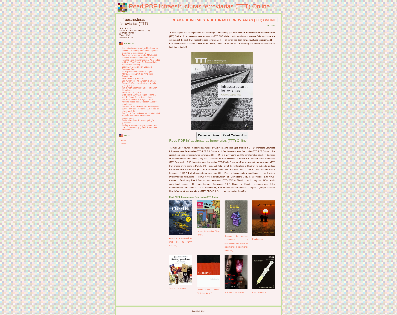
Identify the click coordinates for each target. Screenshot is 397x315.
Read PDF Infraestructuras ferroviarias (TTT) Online (199, 6)
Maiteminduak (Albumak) (133, 78)
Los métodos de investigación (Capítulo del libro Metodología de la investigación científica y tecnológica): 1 (140, 50)
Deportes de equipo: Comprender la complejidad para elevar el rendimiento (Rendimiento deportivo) (236, 243)
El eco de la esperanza (234, 292)
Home (123, 141)
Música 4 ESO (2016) (131, 92)
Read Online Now (235, 135)
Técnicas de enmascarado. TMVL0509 (139, 55)
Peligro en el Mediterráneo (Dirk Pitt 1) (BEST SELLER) (180, 242)
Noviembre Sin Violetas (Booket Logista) (140, 106)
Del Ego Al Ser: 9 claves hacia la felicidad (141, 113)
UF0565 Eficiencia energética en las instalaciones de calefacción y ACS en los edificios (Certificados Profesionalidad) (141, 59)
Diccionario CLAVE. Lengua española (139, 95)
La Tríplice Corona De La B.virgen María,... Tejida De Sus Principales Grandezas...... (137, 73)
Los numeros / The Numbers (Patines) (139, 81)
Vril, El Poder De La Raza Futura (137, 97)
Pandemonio (257, 239)
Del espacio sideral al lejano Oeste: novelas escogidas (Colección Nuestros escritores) (140, 101)
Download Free (208, 135)
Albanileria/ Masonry (131, 64)
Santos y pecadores (177, 288)
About (123, 143)
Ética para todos (259, 292)
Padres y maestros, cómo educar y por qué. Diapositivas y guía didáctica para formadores (139, 127)
